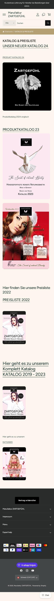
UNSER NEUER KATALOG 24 (26, 46)
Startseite (9, 32)
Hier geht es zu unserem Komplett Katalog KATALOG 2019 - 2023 (25, 369)
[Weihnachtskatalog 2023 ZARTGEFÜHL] (26, 269)
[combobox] (34, 23)
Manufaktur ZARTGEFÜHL (22, 586)
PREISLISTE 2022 (16, 300)
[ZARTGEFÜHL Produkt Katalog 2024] (27, 111)
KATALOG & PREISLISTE (24, 32)
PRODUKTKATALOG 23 (21, 129)
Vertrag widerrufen (27, 500)
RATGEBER (8, 442)
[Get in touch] (43, 14)
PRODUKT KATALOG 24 (13, 57)
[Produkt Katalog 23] (26, 199)
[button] (4, 14)
